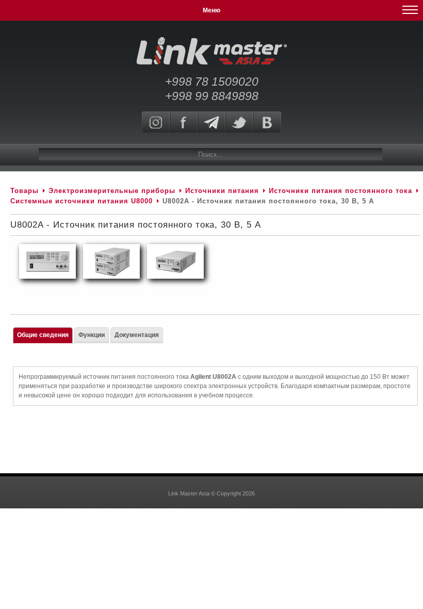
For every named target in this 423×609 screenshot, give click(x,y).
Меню (211, 10)
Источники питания (222, 191)
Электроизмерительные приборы (113, 191)
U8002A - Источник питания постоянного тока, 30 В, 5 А (135, 225)
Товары (24, 191)
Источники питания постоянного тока (340, 191)
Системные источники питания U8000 (81, 201)
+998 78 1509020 (211, 81)
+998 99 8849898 (211, 96)
